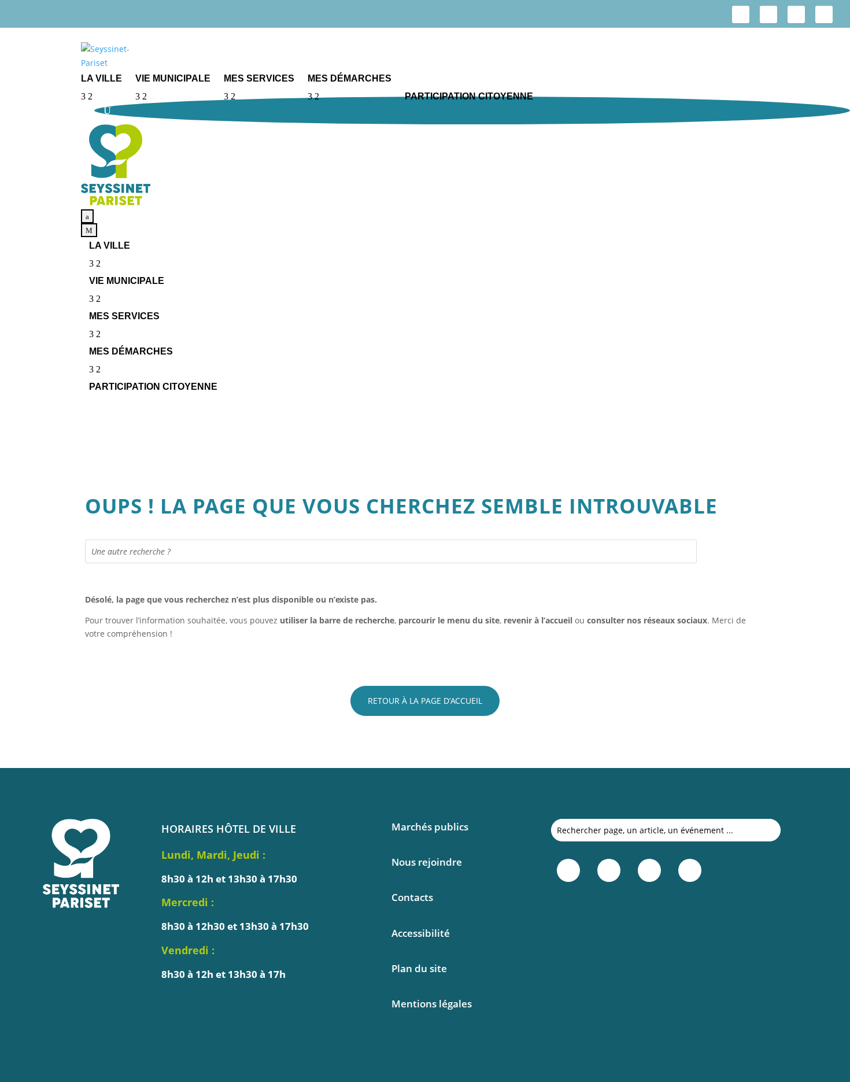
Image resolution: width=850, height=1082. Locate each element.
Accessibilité (420, 933)
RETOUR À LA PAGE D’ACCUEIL (425, 700)
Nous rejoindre (426, 862)
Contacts (412, 897)
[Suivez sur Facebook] (740, 14)
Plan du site (419, 968)
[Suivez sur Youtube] (824, 14)
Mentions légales (431, 1003)
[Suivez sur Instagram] (768, 14)
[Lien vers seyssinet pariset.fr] (465, 56)
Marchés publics (429, 826)
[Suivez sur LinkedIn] (796, 14)
